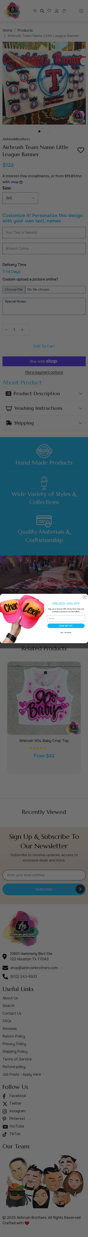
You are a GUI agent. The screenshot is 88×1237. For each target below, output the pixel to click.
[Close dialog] (85, 597)
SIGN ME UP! (66, 626)
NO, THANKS (66, 632)
